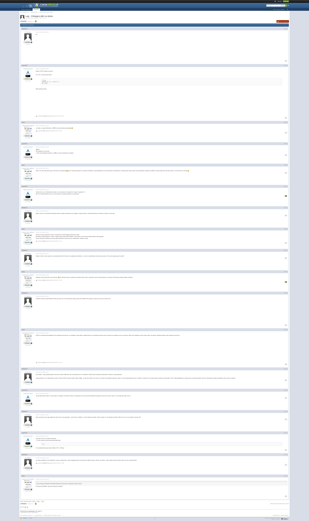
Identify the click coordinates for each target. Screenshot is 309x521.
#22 (285, 65)
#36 (285, 432)
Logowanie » (279, 1)
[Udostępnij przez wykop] (21, 507)
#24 (285, 143)
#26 (285, 186)
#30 (285, 271)
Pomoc (30, 518)
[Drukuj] (25, 507)
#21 (285, 28)
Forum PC (36, 9)
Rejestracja (286, 1)
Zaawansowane (288, 5)
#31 (285, 293)
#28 (285, 229)
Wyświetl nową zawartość (279, 9)
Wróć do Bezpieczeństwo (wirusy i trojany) (279, 503)
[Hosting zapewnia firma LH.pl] (276, 518)
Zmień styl (25, 518)
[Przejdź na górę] (154, 519)
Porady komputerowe (26, 9)
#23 (285, 122)
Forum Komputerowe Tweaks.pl (26, 515)
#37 (285, 454)
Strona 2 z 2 (30, 21)
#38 (285, 476)
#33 (285, 368)
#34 (285, 390)
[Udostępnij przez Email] (23, 507)
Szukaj (59, 515)
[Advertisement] (84, 46)
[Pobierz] (27, 507)
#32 (285, 329)
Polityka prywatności (285, 515)
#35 (285, 411)
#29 (285, 250)
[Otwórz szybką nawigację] (287, 9)
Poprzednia (23, 21)
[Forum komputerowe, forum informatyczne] (40, 5)
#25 (285, 165)
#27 (285, 207)
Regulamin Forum (276, 515)
